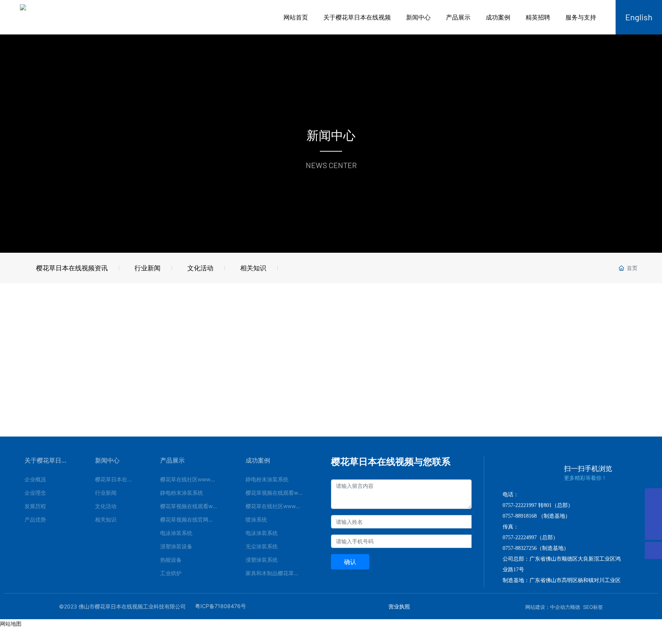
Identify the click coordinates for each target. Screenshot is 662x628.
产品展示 (458, 17)
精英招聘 (538, 17)
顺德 (575, 607)
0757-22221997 (520, 505)
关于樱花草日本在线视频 (357, 17)
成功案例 (498, 17)
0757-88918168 (520, 516)
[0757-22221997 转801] (653, 514)
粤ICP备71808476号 (220, 606)
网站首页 (295, 17)
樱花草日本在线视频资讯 (72, 268)
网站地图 (10, 623)
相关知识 (253, 268)
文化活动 (200, 268)
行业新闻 (147, 268)
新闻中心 (418, 17)
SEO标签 (593, 607)
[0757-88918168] (653, 496)
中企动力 (560, 607)
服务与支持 (580, 17)
